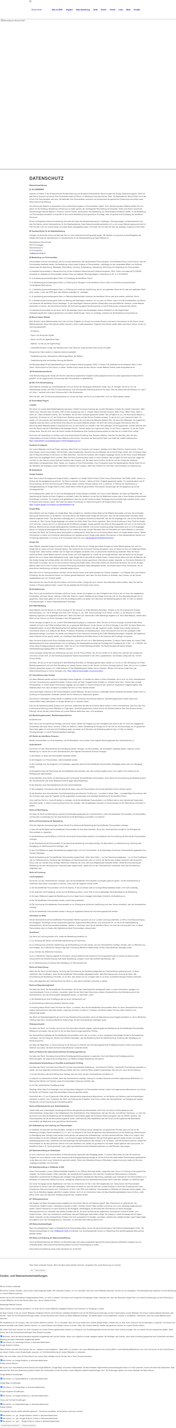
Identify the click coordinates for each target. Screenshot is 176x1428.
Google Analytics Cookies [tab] (9, 1345)
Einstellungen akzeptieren (10, 1425)
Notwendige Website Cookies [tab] (11, 1304)
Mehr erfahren (40, 1270)
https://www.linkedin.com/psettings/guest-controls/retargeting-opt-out (54, 441)
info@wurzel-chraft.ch (37, 253)
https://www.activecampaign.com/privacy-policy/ (85, 671)
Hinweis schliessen (29, 1425)
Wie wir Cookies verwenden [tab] (10, 1286)
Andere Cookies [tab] (6, 1407)
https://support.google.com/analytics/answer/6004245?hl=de (51, 504)
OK (32, 1270)
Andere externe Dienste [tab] (9, 1363)
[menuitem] (57, 9)
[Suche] (144, 9)
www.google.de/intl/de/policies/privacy (99, 538)
